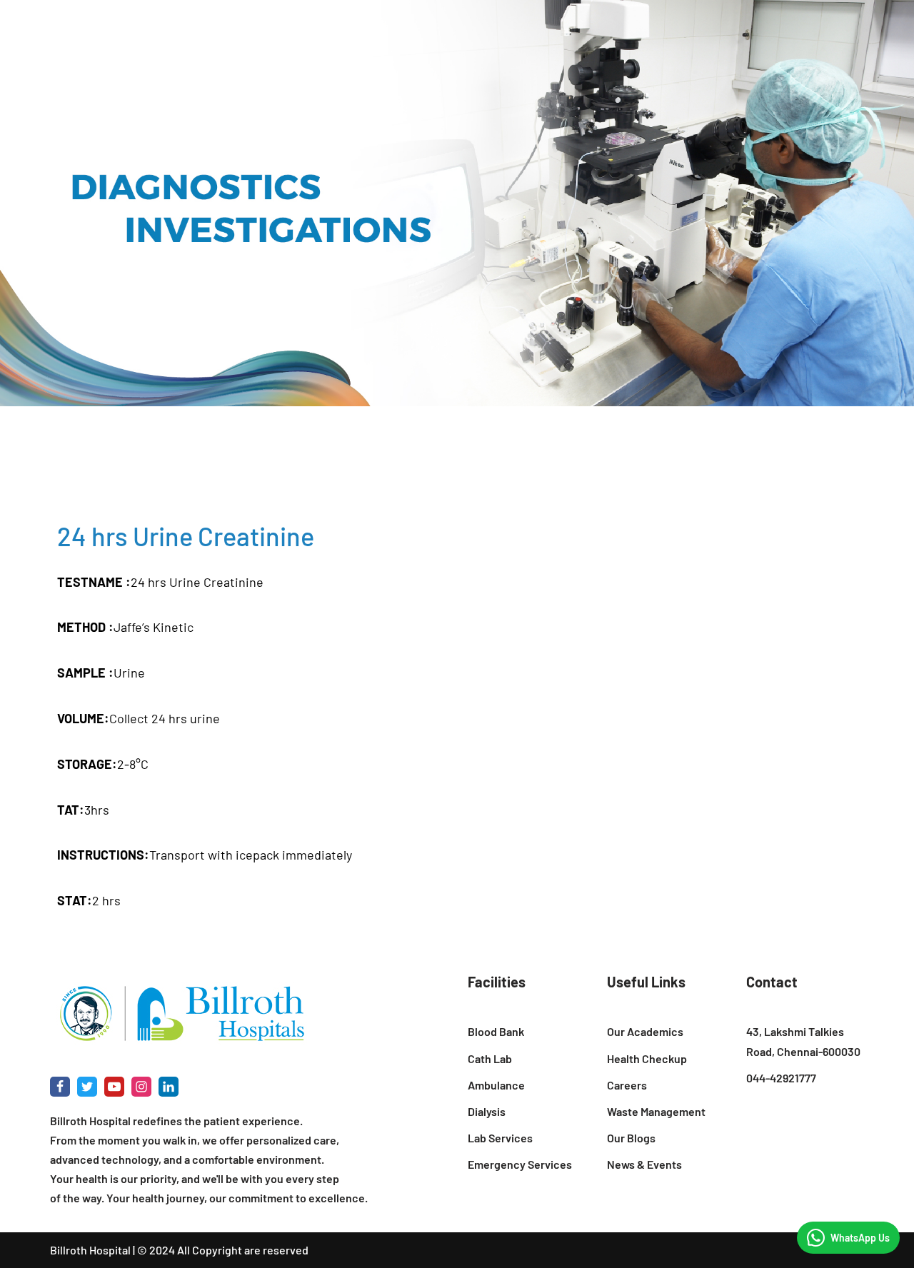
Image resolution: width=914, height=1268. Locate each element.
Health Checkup (647, 1058)
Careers (627, 1085)
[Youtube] (114, 1087)
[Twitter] (87, 1087)
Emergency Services (520, 1164)
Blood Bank (496, 1031)
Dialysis (487, 1111)
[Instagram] (141, 1087)
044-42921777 (781, 1078)
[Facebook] (60, 1087)
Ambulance (496, 1085)
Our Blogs (631, 1137)
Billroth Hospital (90, 1250)
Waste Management (656, 1111)
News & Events (644, 1164)
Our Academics (645, 1031)
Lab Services (500, 1137)
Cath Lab (490, 1058)
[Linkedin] (169, 1087)
